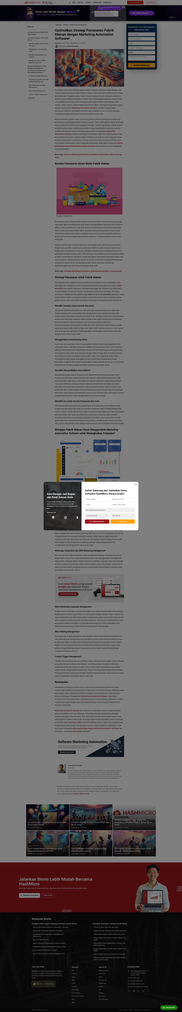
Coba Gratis (123, 521)
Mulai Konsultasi (98, 521)
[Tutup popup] (135, 484)
